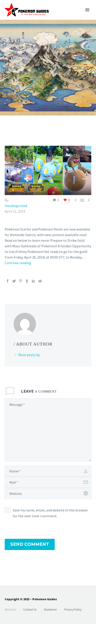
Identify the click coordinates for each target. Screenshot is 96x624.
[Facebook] (7, 281)
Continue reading (18, 263)
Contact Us (30, 609)
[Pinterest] (20, 281)
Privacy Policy (72, 609)
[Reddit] (40, 281)
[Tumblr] (27, 281)
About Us (10, 609)
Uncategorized (16, 205)
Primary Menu (87, 10)
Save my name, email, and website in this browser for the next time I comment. (50, 513)
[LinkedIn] (33, 281)
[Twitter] (14, 281)
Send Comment (29, 544)
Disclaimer (50, 609)
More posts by (29, 354)
